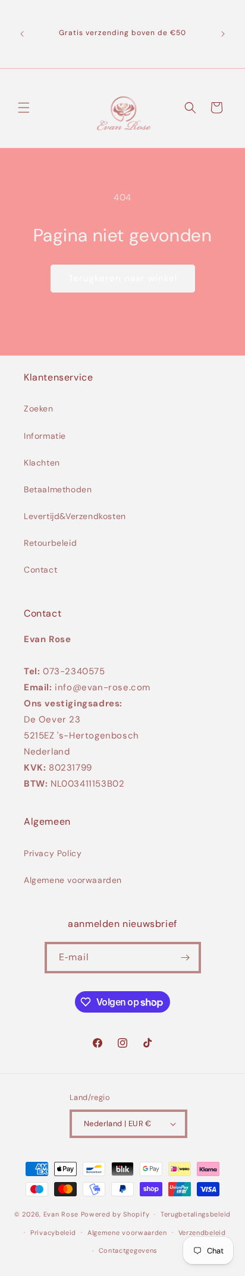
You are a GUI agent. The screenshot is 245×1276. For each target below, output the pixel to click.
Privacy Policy (52, 853)
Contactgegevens (128, 1250)
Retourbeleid (50, 543)
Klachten (42, 462)
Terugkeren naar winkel (122, 278)
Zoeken (39, 408)
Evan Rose (60, 1214)
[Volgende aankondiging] (223, 34)
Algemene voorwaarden (73, 880)
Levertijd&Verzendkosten (75, 516)
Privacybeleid (53, 1232)
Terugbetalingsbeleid (196, 1214)
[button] (24, 108)
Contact (40, 569)
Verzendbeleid (202, 1232)
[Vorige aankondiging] (22, 34)
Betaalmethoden (58, 489)
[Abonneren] (185, 957)
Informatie (45, 435)
